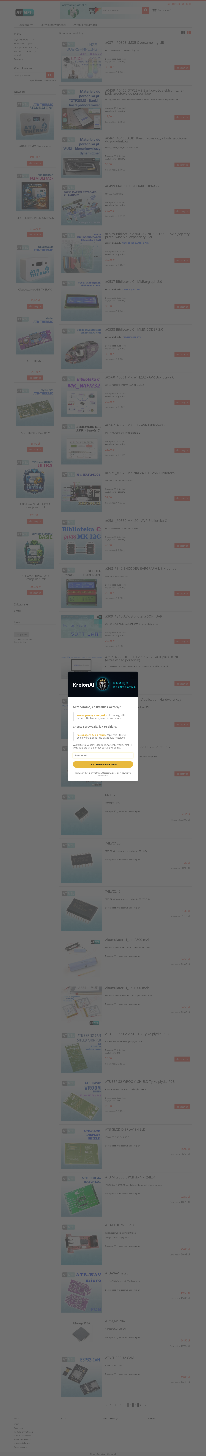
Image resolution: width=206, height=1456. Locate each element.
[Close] (133, 676)
